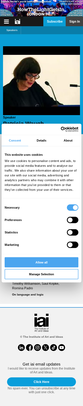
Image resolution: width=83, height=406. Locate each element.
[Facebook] (29, 347)
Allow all (41, 262)
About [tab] (68, 140)
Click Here (41, 382)
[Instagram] (37, 347)
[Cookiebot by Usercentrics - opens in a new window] (60, 129)
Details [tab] (42, 140)
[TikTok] (53, 347)
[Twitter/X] (45, 347)
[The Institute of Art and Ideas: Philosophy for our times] (6, 21)
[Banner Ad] (41, 8)
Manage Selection (41, 274)
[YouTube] (61, 347)
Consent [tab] (15, 140)
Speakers (12, 30)
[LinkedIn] (21, 347)
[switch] (72, 220)
